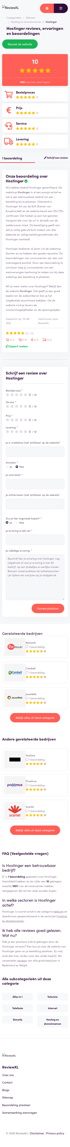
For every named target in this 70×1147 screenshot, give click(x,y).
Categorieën (13, 17)
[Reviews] (10, 8)
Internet (52, 1008)
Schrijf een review (57, 157)
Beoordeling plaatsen (16, 1105)
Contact (7, 1082)
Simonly (17, 1019)
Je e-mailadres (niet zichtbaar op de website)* (33, 442)
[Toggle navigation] (61, 8)
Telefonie (17, 1008)
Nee (21, 466)
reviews (22, 960)
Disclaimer (37, 1133)
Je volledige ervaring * (19, 550)
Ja (11, 466)
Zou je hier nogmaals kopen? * (24, 518)
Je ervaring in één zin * (19, 530)
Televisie (52, 996)
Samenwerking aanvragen (19, 1112)
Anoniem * (12, 462)
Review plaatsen (48, 608)
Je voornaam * (14, 475)
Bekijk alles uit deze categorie (35, 717)
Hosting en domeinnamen (26, 22)
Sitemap (7, 1097)
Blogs (5, 1090)
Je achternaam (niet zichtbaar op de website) (32, 495)
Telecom (30, 17)
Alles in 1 (18, 996)
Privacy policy (55, 1133)
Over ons (8, 1075)
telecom (59, 911)
